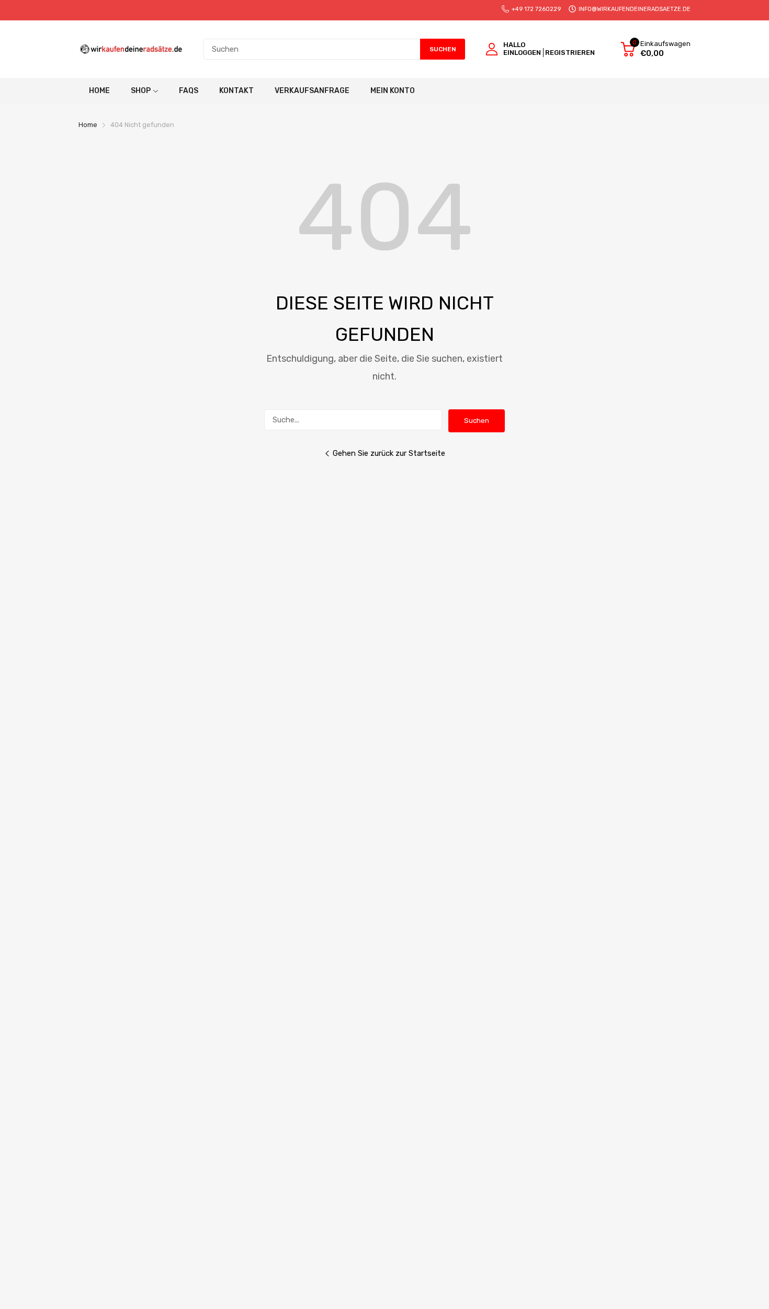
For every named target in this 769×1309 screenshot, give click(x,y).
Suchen (476, 420)
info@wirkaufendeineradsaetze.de (635, 9)
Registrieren (570, 52)
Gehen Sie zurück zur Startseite (389, 453)
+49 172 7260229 (536, 9)
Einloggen (522, 52)
